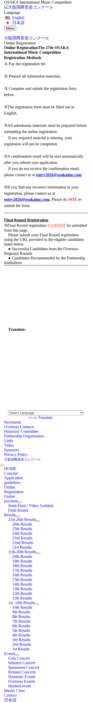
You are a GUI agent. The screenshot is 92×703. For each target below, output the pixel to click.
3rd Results (21, 640)
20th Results (22, 556)
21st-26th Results (22, 519)
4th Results (21, 635)
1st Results (21, 649)
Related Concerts (22, 672)
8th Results (21, 616)
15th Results (22, 579)
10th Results (22, 607)
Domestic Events (22, 676)
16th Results (22, 575)
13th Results (22, 589)
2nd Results (21, 644)
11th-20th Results (22, 552)
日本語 (18, 23)
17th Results (22, 570)
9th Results (21, 612)
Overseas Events (21, 681)
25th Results (22, 529)
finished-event (19, 686)
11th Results (22, 598)
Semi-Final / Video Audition (31, 505)
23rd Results (22, 538)
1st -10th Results (21, 603)
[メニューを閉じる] (2, 465)
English (18, 17)
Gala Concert (19, 658)
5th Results (21, 630)
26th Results (22, 524)
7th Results (21, 621)
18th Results (22, 566)
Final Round (18, 510)
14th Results (22, 584)
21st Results (22, 547)
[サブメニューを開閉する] (20, 502)
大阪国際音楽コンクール (22, 459)
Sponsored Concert (23, 667)
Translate (45, 417)
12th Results (22, 593)
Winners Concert (21, 663)
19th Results (22, 561)
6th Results (21, 626)
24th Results (22, 533)
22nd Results (22, 542)
